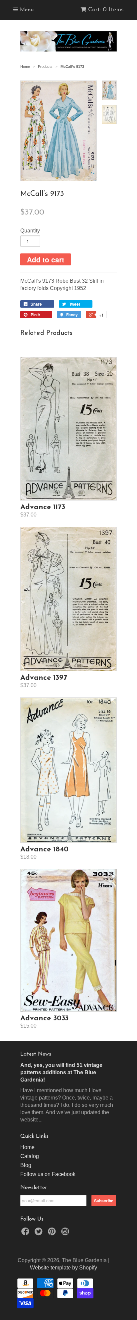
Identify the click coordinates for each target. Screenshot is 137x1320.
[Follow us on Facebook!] (26, 1233)
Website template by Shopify (63, 1267)
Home (27, 1147)
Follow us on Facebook (47, 1174)
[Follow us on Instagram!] (66, 1233)
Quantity (30, 230)
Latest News (35, 1054)
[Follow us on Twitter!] (40, 1233)
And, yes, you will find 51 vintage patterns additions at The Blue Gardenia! (61, 1072)
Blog (25, 1165)
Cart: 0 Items (106, 10)
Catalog (29, 1156)
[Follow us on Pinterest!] (53, 1233)
